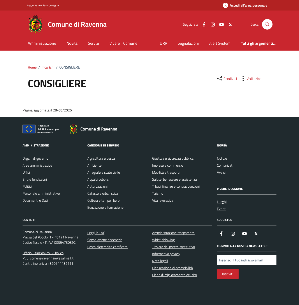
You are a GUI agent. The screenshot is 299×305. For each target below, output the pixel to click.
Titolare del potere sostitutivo (173, 246)
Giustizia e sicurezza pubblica (172, 158)
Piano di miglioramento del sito (174, 274)
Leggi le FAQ (96, 232)
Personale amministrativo (41, 193)
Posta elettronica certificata (107, 246)
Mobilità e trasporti (165, 172)
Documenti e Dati (35, 200)
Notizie (222, 158)
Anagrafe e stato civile (103, 172)
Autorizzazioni (97, 186)
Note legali (160, 260)
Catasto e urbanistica (102, 193)
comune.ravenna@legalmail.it (52, 258)
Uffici (26, 172)
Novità (72, 43)
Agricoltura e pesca (101, 158)
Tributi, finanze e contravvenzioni (176, 186)
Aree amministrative (37, 165)
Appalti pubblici (98, 179)
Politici (27, 186)
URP (163, 43)
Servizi (93, 43)
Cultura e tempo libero (103, 200)
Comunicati (225, 165)
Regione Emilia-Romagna (42, 5)
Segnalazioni (188, 43)
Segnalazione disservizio (104, 239)
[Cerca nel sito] (267, 24)
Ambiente (94, 165)
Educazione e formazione (105, 207)
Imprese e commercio (167, 165)
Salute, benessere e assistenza (174, 179)
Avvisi (221, 172)
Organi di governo (35, 158)
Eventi (221, 208)
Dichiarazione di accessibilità (172, 267)
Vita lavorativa (162, 200)
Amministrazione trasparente (173, 232)
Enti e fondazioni (35, 179)
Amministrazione (42, 43)
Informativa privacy (166, 253)
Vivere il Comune (123, 43)
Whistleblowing (163, 239)
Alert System (219, 43)
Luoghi (222, 201)
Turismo (157, 193)
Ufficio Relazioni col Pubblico (43, 253)
